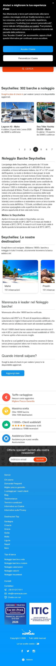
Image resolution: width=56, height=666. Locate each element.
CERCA (29, 68)
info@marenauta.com (17, 593)
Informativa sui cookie (29, 26)
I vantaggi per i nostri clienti (16, 491)
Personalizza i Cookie (28, 58)
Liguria (7, 540)
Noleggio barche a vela (14, 559)
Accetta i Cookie (28, 49)
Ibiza (6, 547)
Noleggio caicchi (11, 570)
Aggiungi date (13, 373)
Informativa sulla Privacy (15, 510)
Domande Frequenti (13, 483)
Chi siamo (8, 479)
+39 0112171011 (15, 589)
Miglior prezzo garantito (14, 487)
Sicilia (7, 532)
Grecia (7, 528)
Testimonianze (10, 498)
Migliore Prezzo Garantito (23, 401)
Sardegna (8, 521)
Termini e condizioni (13, 502)
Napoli (7, 544)
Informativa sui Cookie (14, 506)
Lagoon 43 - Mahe (10, 126)
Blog (6, 494)
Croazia (7, 525)
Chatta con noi (14, 597)
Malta (6, 536)
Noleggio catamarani (13, 566)
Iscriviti (40, 459)
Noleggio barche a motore (15, 563)
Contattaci (8, 585)
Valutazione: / (26, 427)
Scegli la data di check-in (12, 94)
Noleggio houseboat (13, 574)
